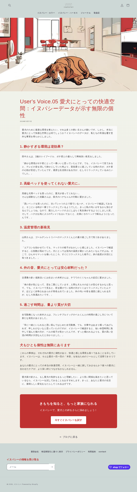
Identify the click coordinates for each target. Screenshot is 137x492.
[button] (10, 5)
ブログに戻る (70, 436)
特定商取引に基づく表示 (52, 451)
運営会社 (35, 451)
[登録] (52, 467)
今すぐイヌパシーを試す (68, 420)
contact (102, 451)
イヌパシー (18, 484)
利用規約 (92, 451)
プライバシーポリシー (75, 451)
